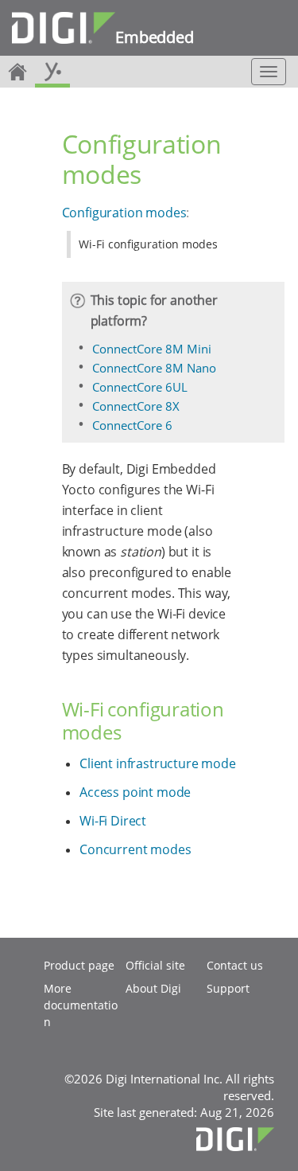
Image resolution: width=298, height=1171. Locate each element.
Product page (79, 965)
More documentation (81, 1005)
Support (228, 988)
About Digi (153, 988)
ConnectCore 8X (136, 406)
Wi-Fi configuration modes (148, 244)
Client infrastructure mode (157, 763)
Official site (155, 965)
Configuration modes (124, 212)
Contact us (235, 965)
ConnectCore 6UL (140, 387)
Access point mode (135, 792)
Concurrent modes (135, 849)
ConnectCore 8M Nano (154, 368)
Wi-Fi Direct (112, 820)
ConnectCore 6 (132, 425)
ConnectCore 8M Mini (151, 349)
